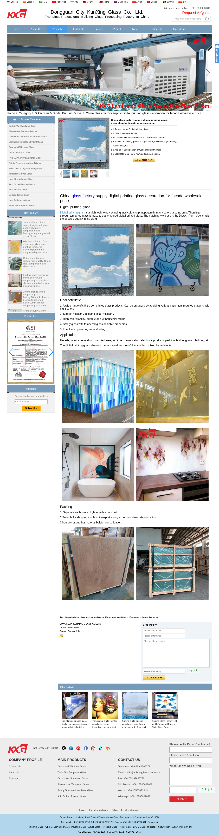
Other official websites (125, 810)
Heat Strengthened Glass (21, 179)
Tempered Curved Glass (20, 174)
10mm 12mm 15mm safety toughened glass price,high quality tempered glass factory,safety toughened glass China (36, 218)
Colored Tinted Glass (19, 195)
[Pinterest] (78, 748)
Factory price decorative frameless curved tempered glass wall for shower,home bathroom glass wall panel (36, 269)
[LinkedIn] (71, 748)
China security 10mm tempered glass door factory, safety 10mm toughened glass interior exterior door (36, 305)
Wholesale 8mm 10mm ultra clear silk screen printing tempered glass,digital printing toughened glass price (35, 235)
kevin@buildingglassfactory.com (142, 772)
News (135, 29)
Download (179, 29)
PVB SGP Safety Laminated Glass (25, 158)
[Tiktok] (100, 748)
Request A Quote (196, 13)
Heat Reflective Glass (19, 200)
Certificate (78, 29)
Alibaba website (98, 810)
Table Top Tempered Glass (21, 205)
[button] (104, 108)
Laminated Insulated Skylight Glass (26, 142)
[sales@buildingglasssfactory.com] (61, 636)
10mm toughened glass (116, 617)
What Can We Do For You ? (186, 765)
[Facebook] (86, 748)
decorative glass (150, 617)
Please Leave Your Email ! (185, 755)
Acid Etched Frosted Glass (22, 184)
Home (15, 29)
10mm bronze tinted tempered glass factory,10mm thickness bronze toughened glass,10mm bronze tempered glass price (36, 287)
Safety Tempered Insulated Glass (25, 163)
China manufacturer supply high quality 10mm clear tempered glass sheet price (37, 250)
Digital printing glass (75, 617)
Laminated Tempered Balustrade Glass (28, 136)
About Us (35, 29)
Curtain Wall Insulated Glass (22, 126)
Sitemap (13, 778)
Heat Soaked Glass (18, 190)
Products (57, 29)
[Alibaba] (108, 748)
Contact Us (156, 29)
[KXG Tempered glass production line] (109, 110)
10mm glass (135, 617)
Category (25, 113)
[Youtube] (93, 748)
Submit (181, 799)
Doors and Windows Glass (21, 147)
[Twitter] (64, 748)
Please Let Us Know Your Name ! (189, 744)
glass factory (83, 195)
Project (117, 29)
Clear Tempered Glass (19, 152)
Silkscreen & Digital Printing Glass (58, 113)
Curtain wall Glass (95, 617)
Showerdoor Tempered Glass (23, 131)
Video (98, 29)
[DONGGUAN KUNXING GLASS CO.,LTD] (17, 18)
